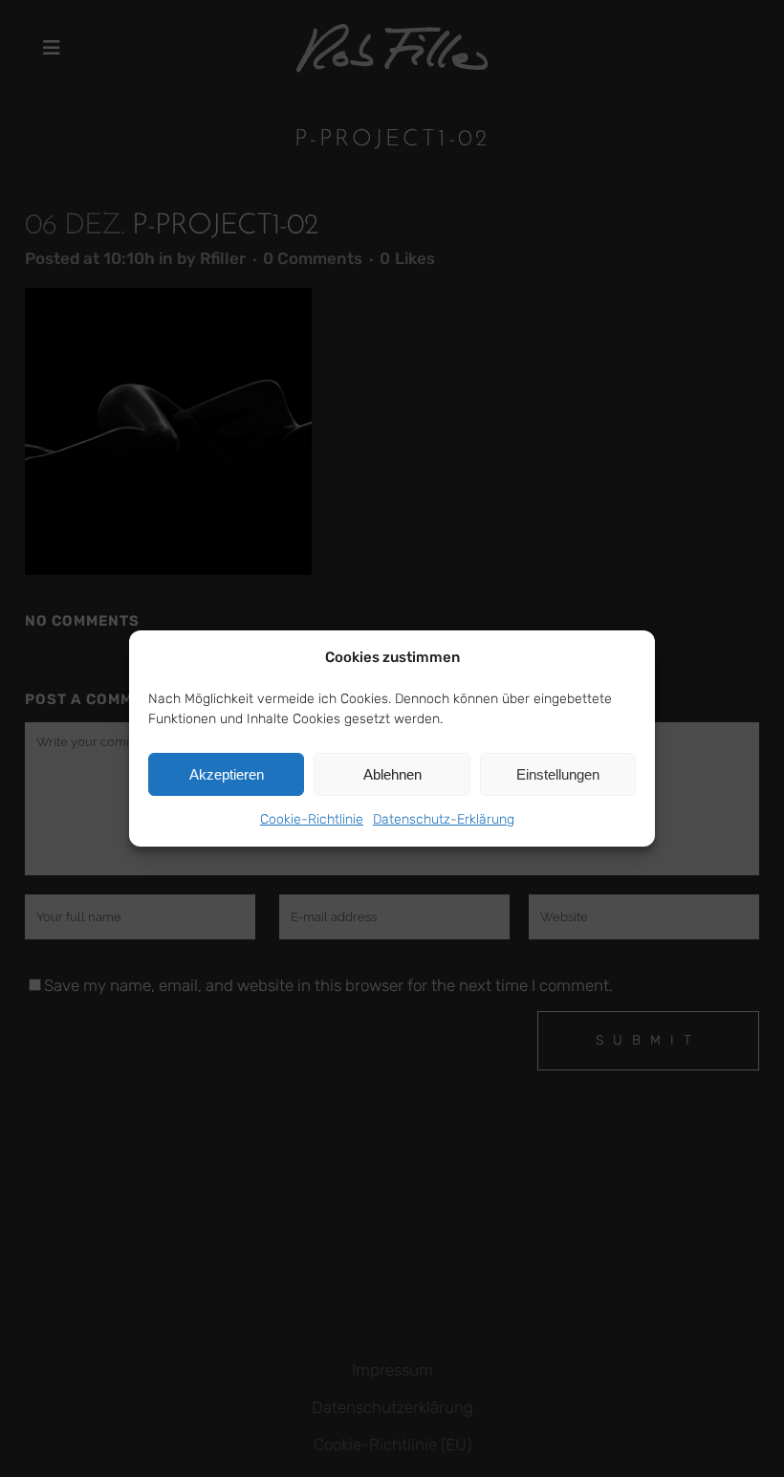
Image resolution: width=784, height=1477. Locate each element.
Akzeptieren (226, 774)
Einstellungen (557, 774)
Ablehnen (392, 774)
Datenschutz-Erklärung (443, 819)
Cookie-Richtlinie (311, 819)
